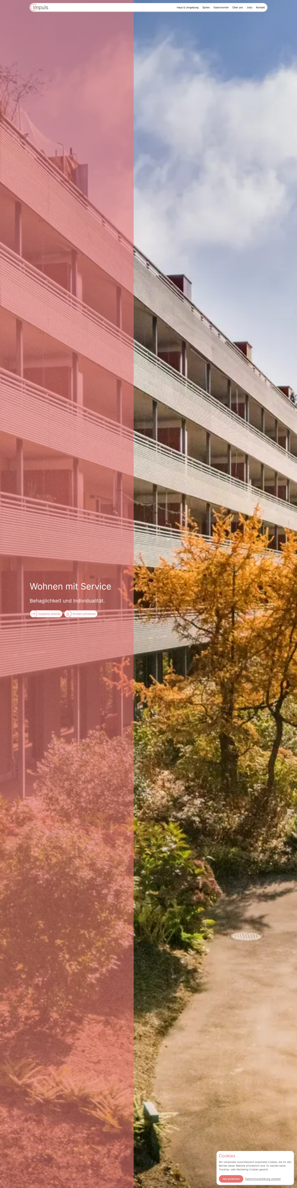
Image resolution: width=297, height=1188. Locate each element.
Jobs (249, 7)
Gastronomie (220, 7)
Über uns (237, 7)
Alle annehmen (231, 1178)
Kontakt (260, 7)
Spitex (206, 7)
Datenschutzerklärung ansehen (263, 1178)
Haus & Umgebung (188, 7)
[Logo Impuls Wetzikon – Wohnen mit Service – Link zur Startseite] (39, 8)
